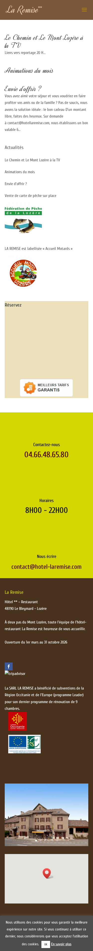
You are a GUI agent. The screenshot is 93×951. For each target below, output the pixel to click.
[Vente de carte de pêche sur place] (23, 220)
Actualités (14, 147)
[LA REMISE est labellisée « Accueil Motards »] (23, 273)
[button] (48, 873)
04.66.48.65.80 (46, 454)
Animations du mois (29, 70)
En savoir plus (61, 944)
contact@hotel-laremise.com (46, 567)
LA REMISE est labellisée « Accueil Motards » (38, 248)
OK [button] (45, 944)
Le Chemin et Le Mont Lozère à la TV (44, 41)
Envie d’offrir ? (23, 89)
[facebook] (9, 666)
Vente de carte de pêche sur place (30, 195)
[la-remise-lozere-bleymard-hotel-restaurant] (47, 845)
